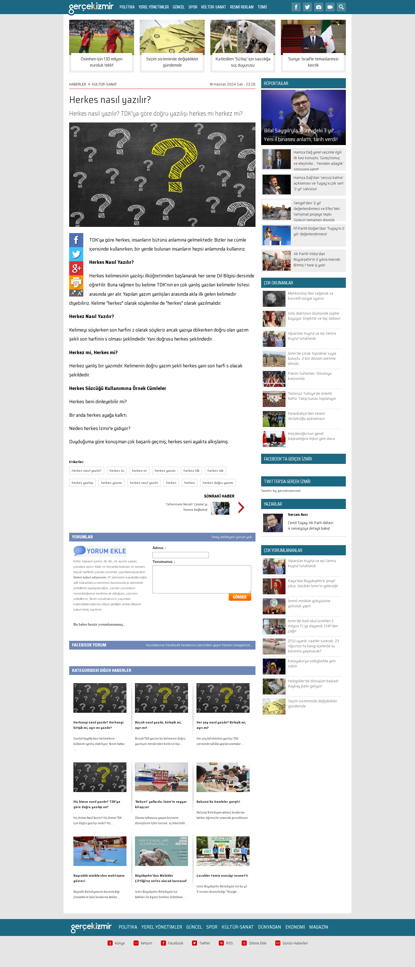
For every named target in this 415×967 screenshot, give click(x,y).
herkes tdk (215, 470)
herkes (171, 482)
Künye (120, 943)
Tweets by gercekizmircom (281, 490)
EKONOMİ (295, 927)
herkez (189, 482)
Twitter (204, 943)
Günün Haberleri (295, 943)
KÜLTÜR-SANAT (213, 6)
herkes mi (117, 470)
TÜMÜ (262, 6)
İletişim (146, 943)
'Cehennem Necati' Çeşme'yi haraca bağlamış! (186, 506)
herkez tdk (192, 470)
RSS (229, 943)
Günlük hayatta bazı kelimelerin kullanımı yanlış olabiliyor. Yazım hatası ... (98, 744)
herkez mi (139, 470)
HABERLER (77, 84)
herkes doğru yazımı (218, 482)
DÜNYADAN (269, 927)
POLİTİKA (127, 6)
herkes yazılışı (82, 482)
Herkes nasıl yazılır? (87, 470)
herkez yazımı (165, 470)
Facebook (175, 943)
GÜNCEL (179, 6)
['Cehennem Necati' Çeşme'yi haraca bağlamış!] (220, 516)
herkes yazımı (111, 482)
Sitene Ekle (258, 943)
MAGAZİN (318, 927)
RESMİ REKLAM (242, 6)
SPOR (193, 6)
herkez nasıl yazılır (144, 482)
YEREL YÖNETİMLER (154, 6)
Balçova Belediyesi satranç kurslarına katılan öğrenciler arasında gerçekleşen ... (222, 818)
